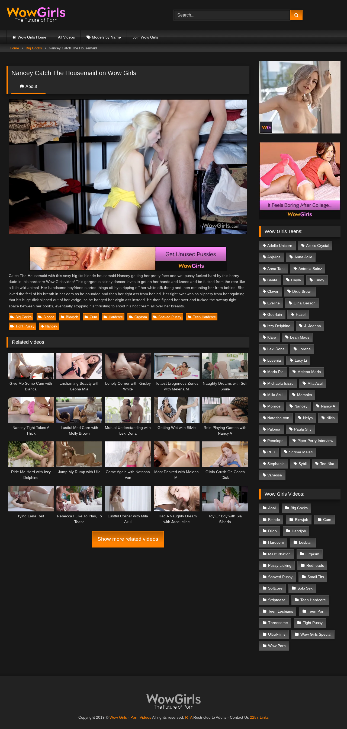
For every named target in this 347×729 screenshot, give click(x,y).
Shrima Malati (301, 452)
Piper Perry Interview (315, 440)
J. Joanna (312, 326)
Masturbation (279, 554)
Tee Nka (327, 463)
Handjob (299, 531)
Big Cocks (34, 48)
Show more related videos (128, 539)
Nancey (51, 326)
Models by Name (106, 37)
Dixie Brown (302, 291)
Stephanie (276, 463)
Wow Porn (277, 646)
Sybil (302, 463)
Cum (93, 317)
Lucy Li (301, 360)
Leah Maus (299, 337)
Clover (272, 291)
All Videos (66, 37)
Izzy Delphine (278, 326)
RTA (188, 717)
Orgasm (140, 317)
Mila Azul (315, 383)
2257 (254, 717)
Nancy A (328, 406)
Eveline (273, 303)
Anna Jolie (303, 257)
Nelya (308, 418)
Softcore (275, 588)
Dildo (272, 531)
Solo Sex (305, 588)
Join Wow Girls (145, 37)
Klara (271, 337)
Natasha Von (278, 418)
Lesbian (306, 542)
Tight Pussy (24, 326)
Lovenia (274, 360)
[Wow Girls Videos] (36, 15)
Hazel (301, 314)
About (31, 86)
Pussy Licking (279, 565)
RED (271, 452)
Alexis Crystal (317, 245)
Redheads (315, 565)
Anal (272, 508)
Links (264, 717)
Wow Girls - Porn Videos (130, 717)
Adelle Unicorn (279, 245)
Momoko (304, 395)
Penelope (275, 440)
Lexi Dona (276, 349)
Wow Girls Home (32, 37)
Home (14, 48)
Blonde (48, 317)
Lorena (304, 349)
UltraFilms (276, 634)
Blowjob (72, 317)
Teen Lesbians (280, 611)
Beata (272, 280)
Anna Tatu (276, 268)
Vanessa (274, 475)
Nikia (330, 418)
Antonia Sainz (310, 268)
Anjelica (274, 257)
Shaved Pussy (169, 317)
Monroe (274, 406)
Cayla (296, 280)
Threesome (278, 622)
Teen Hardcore (204, 317)
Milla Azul (275, 395)
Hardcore (116, 317)
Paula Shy (302, 429)
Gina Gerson (305, 303)
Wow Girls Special (315, 634)
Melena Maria (309, 372)
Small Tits (315, 577)
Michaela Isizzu (280, 383)
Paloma (273, 429)
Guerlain (274, 314)
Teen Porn (317, 611)
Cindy (319, 280)
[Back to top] (330, 713)
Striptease (276, 600)
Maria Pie (275, 372)
